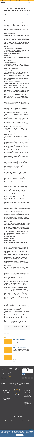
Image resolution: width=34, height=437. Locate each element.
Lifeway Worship (17, 371)
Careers (2, 371)
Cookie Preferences (10, 374)
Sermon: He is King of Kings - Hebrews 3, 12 (19, 339)
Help (8, 375)
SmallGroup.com (17, 377)
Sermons (14, 345)
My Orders (9, 369)
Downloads (16, 373)
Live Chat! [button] (9, 376)
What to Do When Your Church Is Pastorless (19, 347)
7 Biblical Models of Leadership (19, 384)
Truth (14, 361)
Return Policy (9, 372)
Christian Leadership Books (12, 383)
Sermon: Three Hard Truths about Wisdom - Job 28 (20, 355)
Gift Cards (9, 373)
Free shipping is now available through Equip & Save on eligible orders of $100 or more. (17, 0)
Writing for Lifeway (3, 377)
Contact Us (2, 370)
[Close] (33, 431)
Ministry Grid (16, 370)
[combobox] (18, 3)
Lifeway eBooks (17, 376)
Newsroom (2, 372)
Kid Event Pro (16, 372)
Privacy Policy (2, 375)
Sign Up (23, 374)
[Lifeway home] (3, 3)
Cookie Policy (27, 432)
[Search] (28, 3)
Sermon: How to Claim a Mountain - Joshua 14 (23, 383)
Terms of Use (2, 376)
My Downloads (10, 370)
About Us (2, 369)
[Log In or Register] (31, 2)
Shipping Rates (10, 371)
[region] (17, 433)
